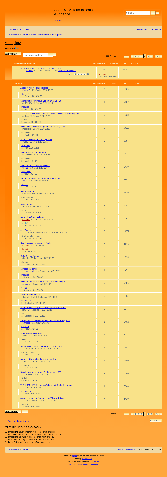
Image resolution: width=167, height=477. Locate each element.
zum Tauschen (26, 230)
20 (88, 74)
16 (75, 74)
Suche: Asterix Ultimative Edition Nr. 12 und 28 (40, 101)
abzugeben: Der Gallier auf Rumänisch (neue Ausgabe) (45, 320)
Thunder (29, 70)
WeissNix (25, 146)
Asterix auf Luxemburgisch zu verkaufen (38, 359)
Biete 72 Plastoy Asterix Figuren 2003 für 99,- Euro (42, 127)
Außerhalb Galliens (67, 70)
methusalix (26, 107)
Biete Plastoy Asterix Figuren (33, 152)
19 (84, 74)
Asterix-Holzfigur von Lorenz (33, 217)
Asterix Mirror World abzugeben (34, 88)
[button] (126, 57)
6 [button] (151, 56)
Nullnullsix (26, 171)
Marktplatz (13, 43)
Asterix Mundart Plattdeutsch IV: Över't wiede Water (43, 308)
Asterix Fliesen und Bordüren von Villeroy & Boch (42, 398)
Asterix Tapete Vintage (30, 295)
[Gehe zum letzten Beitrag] (109, 74)
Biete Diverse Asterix (29, 256)
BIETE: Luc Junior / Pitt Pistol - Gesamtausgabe (41, 178)
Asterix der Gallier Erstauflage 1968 (36, 139)
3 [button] (141, 56)
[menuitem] (25, 29)
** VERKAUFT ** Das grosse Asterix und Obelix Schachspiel (47, 385)
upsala (25, 168)
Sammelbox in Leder (29, 204)
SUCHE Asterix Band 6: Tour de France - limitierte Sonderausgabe (49, 114)
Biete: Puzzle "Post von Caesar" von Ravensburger (42, 282)
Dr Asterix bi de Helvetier (31, 333)
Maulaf (24, 223)
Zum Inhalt (59, 20)
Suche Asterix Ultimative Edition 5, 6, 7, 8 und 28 (41, 346)
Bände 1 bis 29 (27, 191)
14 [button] (157, 56)
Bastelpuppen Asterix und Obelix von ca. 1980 (40, 372)
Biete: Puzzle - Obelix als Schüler (35, 165)
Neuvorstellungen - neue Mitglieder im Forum (40, 68)
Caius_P (26, 90)
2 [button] (138, 56)
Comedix (103, 74)
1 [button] (135, 56)
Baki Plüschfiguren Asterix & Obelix (35, 243)
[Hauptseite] (29, 14)
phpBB (74, 456)
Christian (26, 323)
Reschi (25, 181)
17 (78, 74)
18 (81, 74)
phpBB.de (95, 461)
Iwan (17, 48)
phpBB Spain (87, 459)
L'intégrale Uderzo (28, 269)
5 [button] (148, 56)
